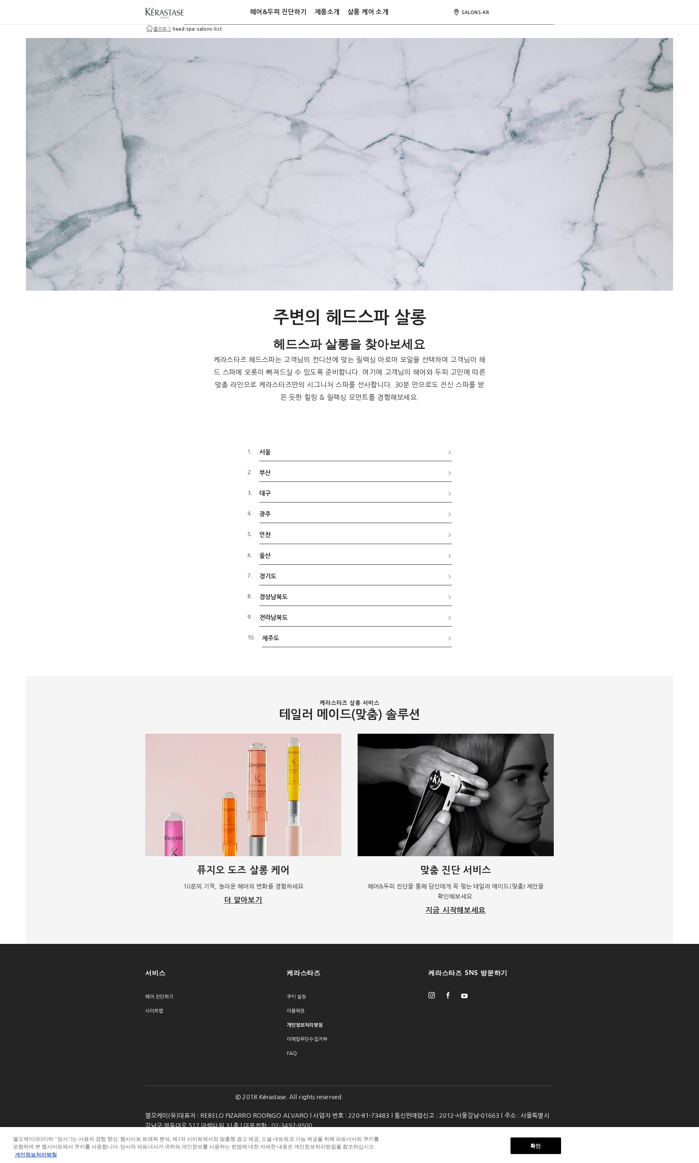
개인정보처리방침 (36, 1155)
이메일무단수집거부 (307, 1039)
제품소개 (327, 12)
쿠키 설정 (296, 996)
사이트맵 (154, 1011)
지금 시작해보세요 (456, 910)
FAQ (292, 1053)
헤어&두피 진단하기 (278, 12)
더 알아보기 (243, 900)
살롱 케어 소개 (367, 12)
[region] (349, 1145)
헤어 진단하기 (159, 996)
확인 (535, 1145)
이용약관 (296, 1011)
